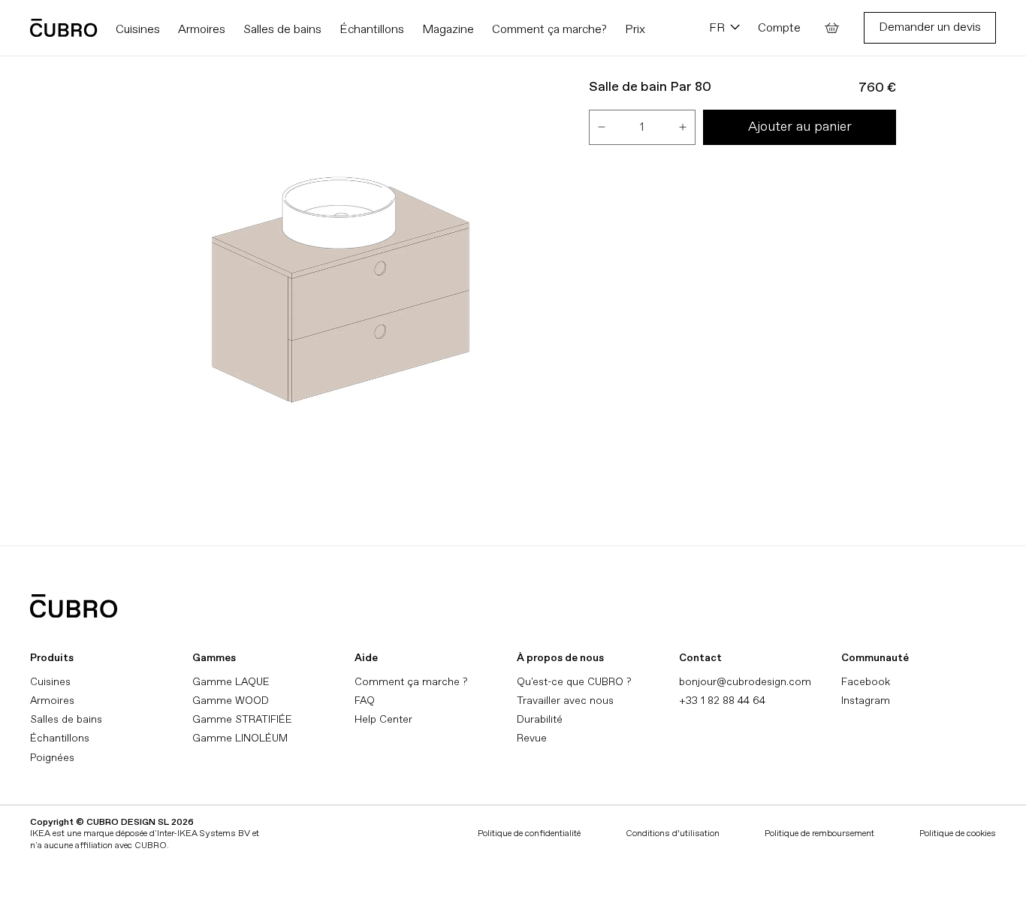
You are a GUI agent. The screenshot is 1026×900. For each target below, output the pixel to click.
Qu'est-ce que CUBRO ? (574, 681)
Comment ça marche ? (411, 681)
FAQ (365, 700)
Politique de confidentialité (529, 833)
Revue (532, 738)
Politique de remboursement (819, 833)
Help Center (383, 719)
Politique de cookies (957, 833)
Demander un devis (930, 27)
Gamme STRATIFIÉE (242, 719)
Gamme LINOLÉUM (240, 738)
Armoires (52, 700)
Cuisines (50, 681)
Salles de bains (66, 719)
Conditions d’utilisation (673, 833)
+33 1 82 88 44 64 (722, 700)
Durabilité (540, 719)
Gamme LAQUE (231, 681)
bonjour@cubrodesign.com (745, 681)
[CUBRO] (64, 28)
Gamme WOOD (230, 700)
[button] (832, 28)
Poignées (52, 757)
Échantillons (59, 738)
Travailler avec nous (565, 700)
